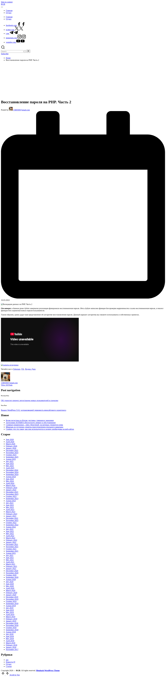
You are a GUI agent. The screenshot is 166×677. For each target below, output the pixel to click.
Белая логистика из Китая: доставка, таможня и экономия (30, 420)
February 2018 (11, 645)
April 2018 (10, 641)
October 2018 (11, 628)
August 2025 (11, 459)
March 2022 (10, 538)
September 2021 (12, 551)
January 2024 (11, 490)
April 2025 (10, 468)
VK (22, 369)
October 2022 (11, 523)
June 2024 (10, 479)
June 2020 (10, 584)
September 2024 (12, 474)
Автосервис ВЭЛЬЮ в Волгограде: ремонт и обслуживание (31, 423)
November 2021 (12, 547)
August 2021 (11, 553)
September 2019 (12, 604)
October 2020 (11, 575)
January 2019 (11, 621)
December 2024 (12, 470)
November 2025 (12, 453)
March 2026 (10, 444)
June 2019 (10, 610)
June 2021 (10, 558)
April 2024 (10, 483)
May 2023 (10, 507)
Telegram (16, 369)
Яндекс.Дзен (30, 369)
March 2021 (10, 564)
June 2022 (10, 531)
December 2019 (12, 597)
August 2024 (11, 477)
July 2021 (9, 555)
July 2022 (9, 529)
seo (7, 660)
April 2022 (10, 536)
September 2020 (12, 577)
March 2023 (10, 512)
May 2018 (10, 639)
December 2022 (12, 518)
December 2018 (12, 623)
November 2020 (12, 573)
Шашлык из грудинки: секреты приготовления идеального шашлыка (34, 427)
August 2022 (11, 527)
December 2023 (12, 492)
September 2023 (12, 499)
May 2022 (10, 534)
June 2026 (10, 439)
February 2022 (11, 540)
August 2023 (11, 501)
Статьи (9, 666)
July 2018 (9, 634)
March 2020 (10, 590)
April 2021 (10, 562)
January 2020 (11, 595)
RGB (3, 4)
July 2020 (9, 582)
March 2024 (10, 485)
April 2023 (10, 509)
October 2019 (11, 601)
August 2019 (11, 606)
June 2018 (10, 636)
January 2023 (11, 516)
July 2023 (9, 503)
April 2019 (10, 614)
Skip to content (7, 2)
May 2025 (10, 466)
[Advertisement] (83, 80)
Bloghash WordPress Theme (48, 670)
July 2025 (9, 461)
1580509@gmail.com (9, 383)
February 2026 (11, 446)
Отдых (8, 664)
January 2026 (11, 448)
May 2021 (10, 560)
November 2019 (12, 599)
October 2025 (11, 455)
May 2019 (10, 612)
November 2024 (12, 472)
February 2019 (11, 619)
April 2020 (10, 588)
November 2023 (12, 494)
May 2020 (10, 586)
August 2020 (11, 579)
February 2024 (11, 488)
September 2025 (12, 457)
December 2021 (12, 544)
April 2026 (10, 442)
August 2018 (11, 632)
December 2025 (12, 450)
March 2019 (10, 617)
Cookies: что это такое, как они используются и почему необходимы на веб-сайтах (40, 429)
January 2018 (11, 647)
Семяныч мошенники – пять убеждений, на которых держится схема (34, 425)
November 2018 (12, 625)
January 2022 (11, 542)
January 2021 (11, 569)
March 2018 (10, 643)
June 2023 (10, 505)
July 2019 (9, 608)
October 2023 (11, 496)
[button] (25, 51)
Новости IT (10, 662)
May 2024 (10, 481)
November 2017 (12, 649)
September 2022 (12, 525)
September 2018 (12, 630)
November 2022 (12, 520)
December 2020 (12, 571)
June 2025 (10, 464)
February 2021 (11, 566)
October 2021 (11, 549)
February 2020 (11, 593)
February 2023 (11, 514)
